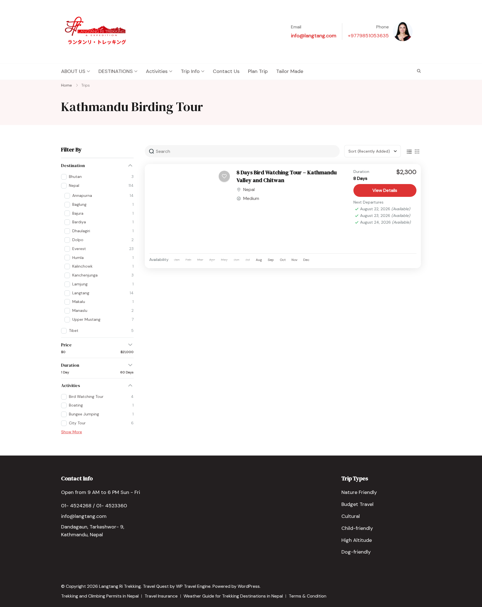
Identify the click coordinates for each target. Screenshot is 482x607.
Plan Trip (258, 71)
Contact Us (226, 71)
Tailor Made (289, 71)
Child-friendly (357, 528)
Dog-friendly (356, 552)
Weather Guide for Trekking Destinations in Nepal (233, 596)
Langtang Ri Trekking (120, 586)
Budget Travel (357, 504)
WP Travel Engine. (193, 586)
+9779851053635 (368, 35)
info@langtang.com (313, 35)
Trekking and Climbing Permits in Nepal (100, 596)
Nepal (249, 189)
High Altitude (356, 540)
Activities (157, 71)
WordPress (249, 586)
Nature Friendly (359, 492)
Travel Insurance (161, 596)
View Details (384, 190)
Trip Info (190, 71)
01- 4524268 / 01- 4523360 (94, 505)
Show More (71, 431)
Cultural (350, 516)
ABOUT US (73, 71)
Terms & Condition (307, 596)
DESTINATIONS (115, 71)
